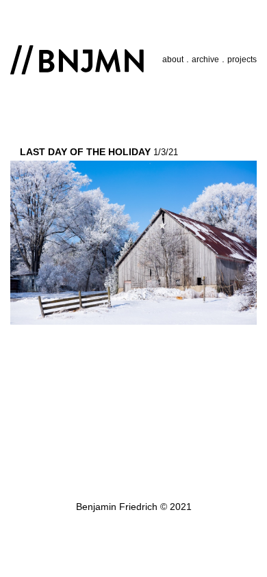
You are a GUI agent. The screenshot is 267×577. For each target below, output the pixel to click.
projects (242, 59)
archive (205, 59)
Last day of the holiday (85, 151)
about (172, 59)
